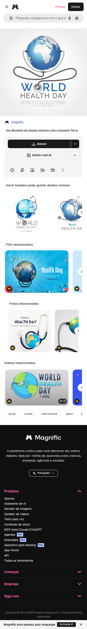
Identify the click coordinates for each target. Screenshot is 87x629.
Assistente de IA (15, 504)
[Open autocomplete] (9, 18)
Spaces (9, 498)
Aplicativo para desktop (23, 545)
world (12, 414)
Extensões (14, 540)
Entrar (75, 7)
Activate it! (66, 624)
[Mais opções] (62, 170)
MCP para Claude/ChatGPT (23, 529)
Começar (11, 572)
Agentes (13, 535)
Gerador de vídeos (16, 514)
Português (43, 473)
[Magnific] (43, 438)
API (6, 555)
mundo (28, 414)
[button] (43, 473)
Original (27, 36)
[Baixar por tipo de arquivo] (75, 144)
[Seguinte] (81, 212)
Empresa (11, 584)
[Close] (80, 624)
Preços (60, 7)
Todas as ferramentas (18, 560)
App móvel (11, 550)
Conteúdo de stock (17, 524)
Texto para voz (14, 519)
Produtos (11, 491)
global (69, 414)
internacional (49, 414)
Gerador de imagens (17, 509)
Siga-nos (11, 596)
